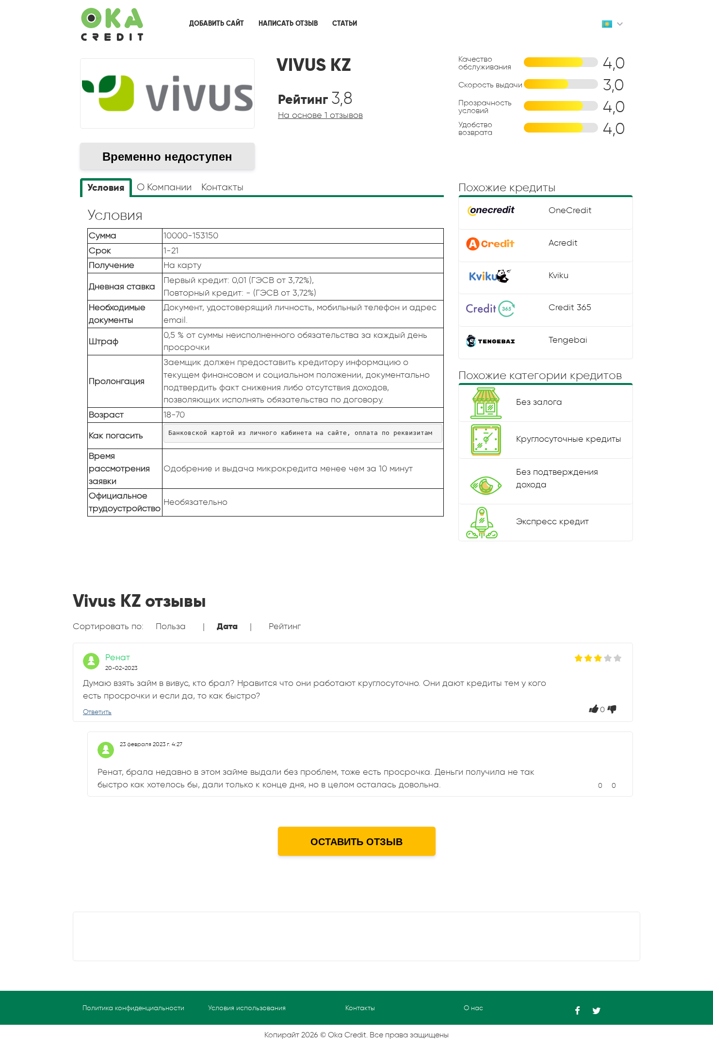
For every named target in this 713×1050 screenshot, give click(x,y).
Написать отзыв (288, 23)
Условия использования (247, 1008)
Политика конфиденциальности (133, 1008)
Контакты (360, 1008)
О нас (473, 1008)
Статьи (344, 23)
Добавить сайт (216, 23)
